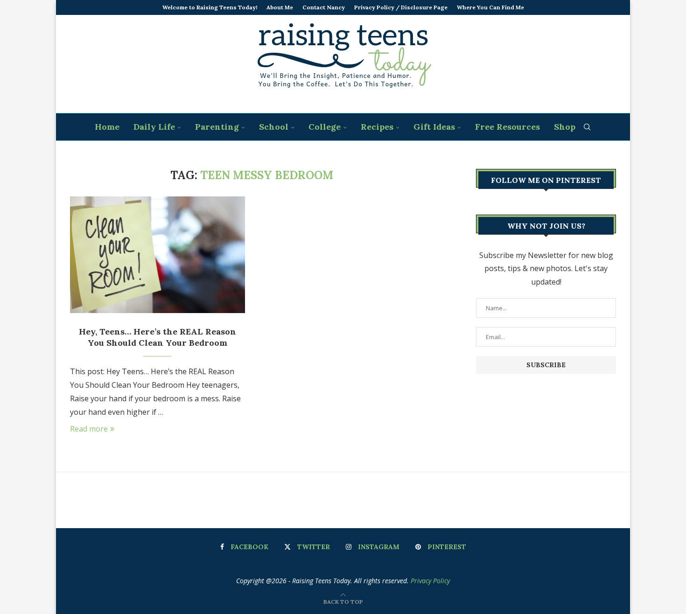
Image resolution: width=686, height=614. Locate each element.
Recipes (377, 126)
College (324, 126)
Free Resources (507, 126)
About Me (279, 7)
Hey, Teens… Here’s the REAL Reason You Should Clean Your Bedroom (157, 337)
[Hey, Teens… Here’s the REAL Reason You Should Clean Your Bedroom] (157, 254)
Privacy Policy (430, 580)
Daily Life (154, 126)
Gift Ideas (434, 126)
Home (107, 126)
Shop (564, 126)
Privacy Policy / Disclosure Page (401, 7)
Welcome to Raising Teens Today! (209, 7)
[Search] (587, 126)
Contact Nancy (323, 7)
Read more (89, 429)
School (273, 126)
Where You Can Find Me (490, 7)
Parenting (217, 126)
